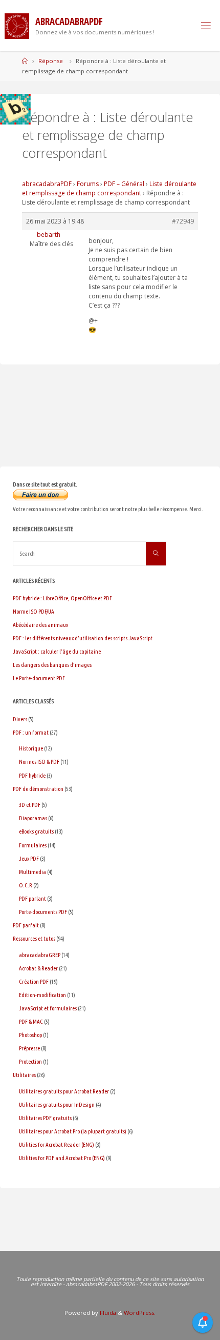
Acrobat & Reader (38, 968)
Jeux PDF (29, 858)
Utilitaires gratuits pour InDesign (57, 1104)
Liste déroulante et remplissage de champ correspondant (109, 188)
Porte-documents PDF (43, 911)
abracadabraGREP (39, 954)
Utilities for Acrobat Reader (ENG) (56, 1144)
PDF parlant (32, 898)
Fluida (107, 1312)
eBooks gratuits (36, 831)
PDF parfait (26, 925)
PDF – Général (124, 183)
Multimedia (32, 871)
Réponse (50, 61)
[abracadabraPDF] (17, 25)
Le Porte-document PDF (39, 678)
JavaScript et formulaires (48, 1008)
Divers (20, 719)
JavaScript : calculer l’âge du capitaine (57, 651)
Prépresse (29, 1048)
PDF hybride (32, 775)
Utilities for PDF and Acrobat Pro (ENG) (62, 1157)
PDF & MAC (31, 1021)
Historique (31, 748)
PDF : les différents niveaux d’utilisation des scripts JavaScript (82, 638)
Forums (88, 183)
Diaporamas (33, 818)
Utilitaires (24, 1074)
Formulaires (33, 845)
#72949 (183, 221)
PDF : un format (31, 732)
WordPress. (140, 1312)
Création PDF (34, 981)
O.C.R (25, 885)
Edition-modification (42, 994)
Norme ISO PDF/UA (33, 611)
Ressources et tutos (34, 938)
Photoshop (30, 1034)
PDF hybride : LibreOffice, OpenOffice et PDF (62, 598)
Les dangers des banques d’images (52, 664)
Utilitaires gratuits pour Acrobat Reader (64, 1091)
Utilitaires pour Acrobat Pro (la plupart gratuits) (72, 1131)
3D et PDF (29, 804)
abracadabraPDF (47, 183)
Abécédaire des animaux (40, 624)
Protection (30, 1061)
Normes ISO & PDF (39, 761)
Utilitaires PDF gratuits (45, 1117)
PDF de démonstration (38, 788)
